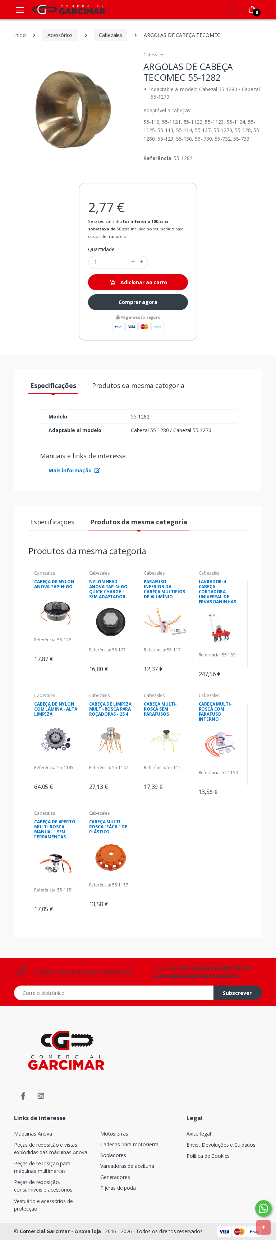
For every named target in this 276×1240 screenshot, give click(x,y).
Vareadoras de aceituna (127, 1165)
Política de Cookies (208, 1155)
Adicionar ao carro (143, 282)
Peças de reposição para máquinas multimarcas (42, 1167)
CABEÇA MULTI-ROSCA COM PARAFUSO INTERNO (215, 711)
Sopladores (113, 1155)
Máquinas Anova (33, 1133)
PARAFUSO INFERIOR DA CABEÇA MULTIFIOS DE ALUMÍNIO (164, 589)
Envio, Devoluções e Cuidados (221, 1144)
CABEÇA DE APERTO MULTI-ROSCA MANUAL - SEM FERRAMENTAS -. (54, 829)
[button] (233, 9)
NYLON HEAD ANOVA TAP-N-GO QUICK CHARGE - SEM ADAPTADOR (108, 589)
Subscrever (237, 992)
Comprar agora (138, 302)
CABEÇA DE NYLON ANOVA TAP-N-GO (54, 584)
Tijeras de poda (118, 1187)
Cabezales (154, 55)
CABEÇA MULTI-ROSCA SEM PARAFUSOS (160, 709)
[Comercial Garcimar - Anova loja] (58, 9)
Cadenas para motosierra (129, 1144)
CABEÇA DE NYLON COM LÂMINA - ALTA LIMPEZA (55, 709)
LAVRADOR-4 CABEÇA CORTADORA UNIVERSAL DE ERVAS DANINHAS (217, 592)
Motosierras (114, 1133)
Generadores (115, 1177)
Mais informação (71, 470)
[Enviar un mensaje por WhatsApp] (263, 1208)
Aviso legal (199, 1133)
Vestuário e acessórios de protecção (43, 1205)
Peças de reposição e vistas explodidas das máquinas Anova (50, 1148)
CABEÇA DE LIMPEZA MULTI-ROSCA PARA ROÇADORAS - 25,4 (110, 709)
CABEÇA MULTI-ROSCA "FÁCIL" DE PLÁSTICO (108, 827)
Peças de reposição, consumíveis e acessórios (43, 1186)
